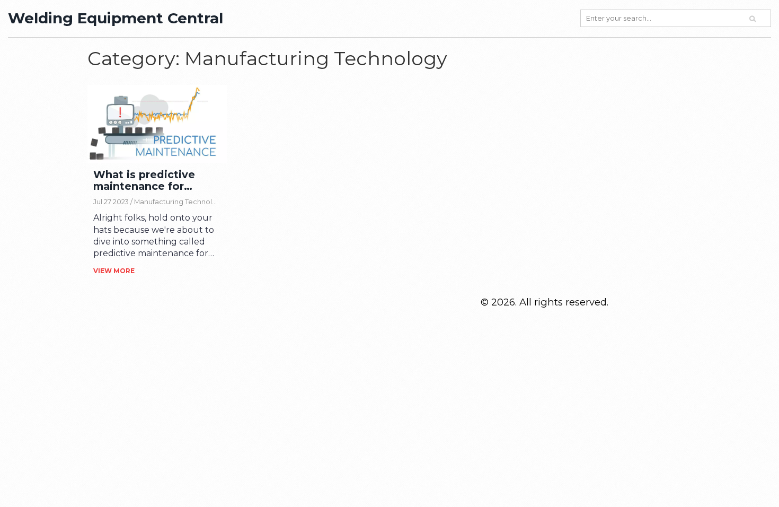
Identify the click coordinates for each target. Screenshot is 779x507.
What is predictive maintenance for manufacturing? (144, 180)
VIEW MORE (114, 271)
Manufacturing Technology (179, 202)
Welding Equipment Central (115, 18)
